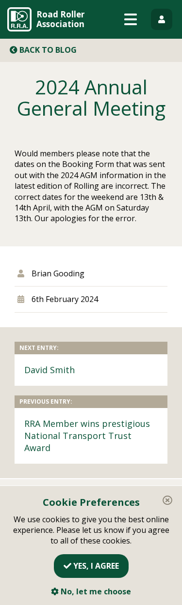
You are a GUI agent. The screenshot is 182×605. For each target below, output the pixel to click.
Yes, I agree (95, 565)
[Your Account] (161, 19)
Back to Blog (47, 50)
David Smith (49, 370)
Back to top (161, 584)
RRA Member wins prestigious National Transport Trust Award (87, 436)
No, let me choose (95, 591)
